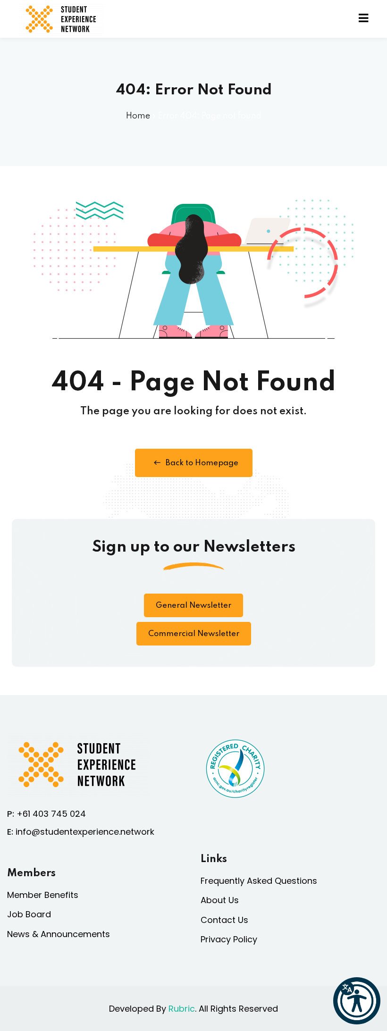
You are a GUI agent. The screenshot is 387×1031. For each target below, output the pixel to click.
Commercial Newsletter (193, 634)
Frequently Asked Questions (259, 881)
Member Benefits (42, 895)
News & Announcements (58, 934)
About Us (220, 900)
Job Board (29, 914)
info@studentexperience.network (85, 832)
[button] (356, 1000)
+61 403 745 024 (51, 814)
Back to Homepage (202, 463)
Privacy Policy (229, 939)
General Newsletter (193, 606)
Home (138, 116)
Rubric (181, 1008)
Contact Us (224, 920)
